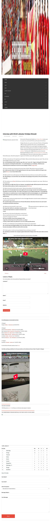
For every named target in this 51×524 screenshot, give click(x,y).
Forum (14, 181)
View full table (5, 473)
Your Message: (5, 497)
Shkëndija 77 (9, 465)
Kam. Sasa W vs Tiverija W (13, 331)
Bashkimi (8, 469)
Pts (34, 448)
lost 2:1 (9, 408)
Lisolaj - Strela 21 (9, 336)
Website (5, 305)
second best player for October (39, 152)
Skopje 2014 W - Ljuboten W (11, 334)
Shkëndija (8, 450)
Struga (7, 453)
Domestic (21, 136)
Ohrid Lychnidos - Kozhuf (9, 329)
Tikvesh (8, 455)
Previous (6, 273)
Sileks (7, 457)
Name (4, 295)
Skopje (7, 467)
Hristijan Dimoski (40, 139)
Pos (2, 448)
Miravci (8, 171)
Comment (5, 281)
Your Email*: (4, 481)
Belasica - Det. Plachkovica (11, 337)
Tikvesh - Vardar (9, 342)
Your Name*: (4, 477)
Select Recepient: (5, 486)
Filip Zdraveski (7, 136)
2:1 (6, 233)
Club (4, 448)
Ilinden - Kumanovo (9, 324)
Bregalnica (8, 463)
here (19, 345)
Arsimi (7, 459)
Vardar (7, 461)
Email (4, 300)
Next (45, 273)
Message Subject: (5, 492)
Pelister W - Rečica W (8, 332)
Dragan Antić (34, 165)
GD (46, 448)
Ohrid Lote (29, 186)
